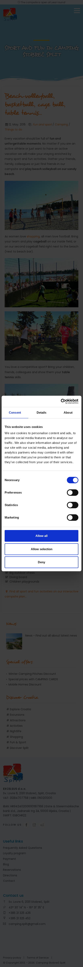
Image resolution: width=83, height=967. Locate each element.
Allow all (41, 535)
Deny (41, 562)
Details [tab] (42, 412)
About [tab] (68, 412)
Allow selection (41, 549)
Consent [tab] (15, 412)
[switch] (72, 492)
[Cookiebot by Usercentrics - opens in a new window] (60, 401)
